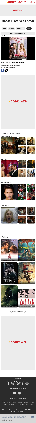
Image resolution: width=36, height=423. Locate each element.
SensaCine (27, 402)
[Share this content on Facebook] (2, 70)
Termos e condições (23, 409)
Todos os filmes (8, 17)
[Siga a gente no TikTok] (23, 383)
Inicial (3, 17)
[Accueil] (16, 2)
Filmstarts (14, 402)
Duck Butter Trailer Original (26, 306)
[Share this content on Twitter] (6, 70)
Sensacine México (24, 404)
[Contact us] (27, 383)
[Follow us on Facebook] (9, 383)
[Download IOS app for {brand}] (15, 393)
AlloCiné (4, 402)
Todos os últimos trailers (18, 311)
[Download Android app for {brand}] (20, 393)
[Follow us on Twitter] (13, 383)
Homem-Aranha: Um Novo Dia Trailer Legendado (27, 283)
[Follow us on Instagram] (18, 383)
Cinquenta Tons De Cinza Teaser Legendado (9, 283)
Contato (15, 409)
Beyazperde (7, 404)
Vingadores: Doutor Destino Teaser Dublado (9, 306)
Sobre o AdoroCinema (7, 409)
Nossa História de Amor (17, 17)
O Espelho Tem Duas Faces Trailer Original (9, 260)
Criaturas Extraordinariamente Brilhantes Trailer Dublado (27, 260)
